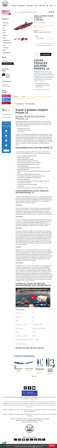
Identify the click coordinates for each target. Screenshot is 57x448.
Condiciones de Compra (35, 414)
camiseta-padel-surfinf (51, 401)
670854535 (46, 418)
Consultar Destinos (8, 76)
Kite (4, 27)
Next (53, 367)
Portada (14, 5)
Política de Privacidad (25, 414)
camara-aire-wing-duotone (16, 401)
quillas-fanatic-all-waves (39, 405)
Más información (39, 446)
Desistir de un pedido (47, 414)
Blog (36, 5)
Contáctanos (10, 414)
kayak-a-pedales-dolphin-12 (31, 96)
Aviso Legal (16, 414)
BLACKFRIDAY (6, 52)
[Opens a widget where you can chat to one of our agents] (52, 445)
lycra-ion (54, 403)
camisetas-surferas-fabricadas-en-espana (44, 403)
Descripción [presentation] (20, 103)
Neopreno (5, 35)
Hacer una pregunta (39, 27)
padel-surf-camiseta (14, 405)
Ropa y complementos (6, 39)
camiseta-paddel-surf (26, 401)
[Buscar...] (54, 5)
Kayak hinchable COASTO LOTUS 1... (40, 369)
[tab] (19, 104)
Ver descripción (48, 25)
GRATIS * (8, 73)
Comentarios (32, 98)
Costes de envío (39, 25)
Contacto (42, 5)
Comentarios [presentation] (31, 103)
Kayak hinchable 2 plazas (18, 369)
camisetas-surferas (32, 403)
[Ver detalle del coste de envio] (4, 75)
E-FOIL (4, 30)
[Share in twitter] (51, 12)
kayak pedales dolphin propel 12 (21, 98)
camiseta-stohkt (6, 403)
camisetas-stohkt (25, 403)
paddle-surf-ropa (6, 405)
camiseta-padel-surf (43, 401)
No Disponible (46, 54)
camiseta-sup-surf (18, 403)
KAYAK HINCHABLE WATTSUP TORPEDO (50, 370)
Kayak (4, 32)
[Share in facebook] (50, 12)
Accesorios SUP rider (7, 44)
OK (34, 446)
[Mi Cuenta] (47, 5)
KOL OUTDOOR (41, 30)
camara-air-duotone (7, 401)
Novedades (21, 5)
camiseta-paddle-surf (35, 401)
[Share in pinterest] (53, 12)
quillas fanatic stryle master (30, 405)
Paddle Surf (5, 22)
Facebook (6, 99)
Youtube (6, 103)
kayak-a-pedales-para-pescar (45, 96)
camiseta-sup (11, 403)
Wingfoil (5, 25)
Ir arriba (4, 414)
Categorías (29, 5)
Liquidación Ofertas (5, 49)
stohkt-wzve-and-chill (49, 405)
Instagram (6, 96)
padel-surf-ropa (21, 405)
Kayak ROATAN (29, 368)
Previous (15, 367)
